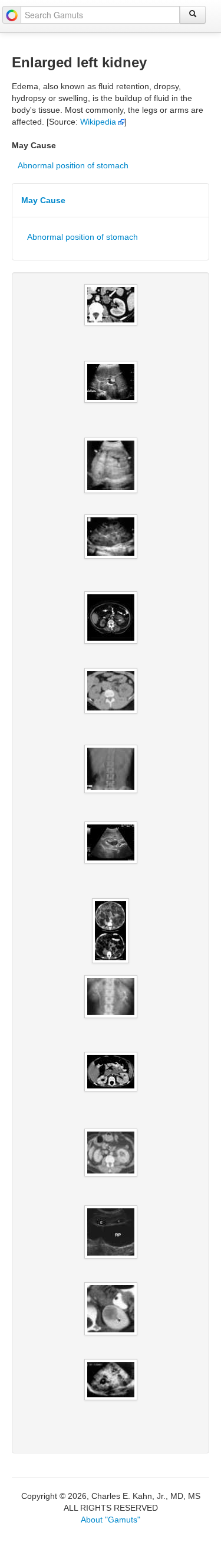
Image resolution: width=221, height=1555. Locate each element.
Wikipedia (99, 121)
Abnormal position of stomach (73, 165)
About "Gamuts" (110, 1519)
